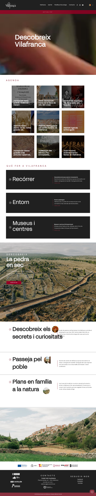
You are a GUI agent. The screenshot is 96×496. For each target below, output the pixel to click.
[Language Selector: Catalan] (90, 5)
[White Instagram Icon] (80, 5)
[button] (50, 5)
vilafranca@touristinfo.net (48, 484)
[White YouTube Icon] (83, 5)
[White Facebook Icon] (77, 5)
